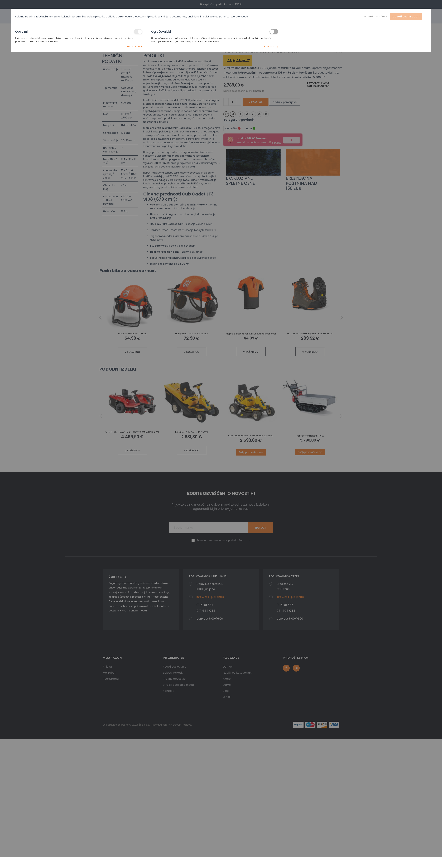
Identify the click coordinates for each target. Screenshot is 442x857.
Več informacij (134, 46)
